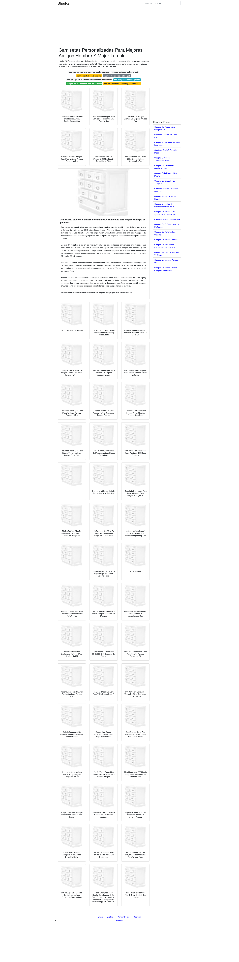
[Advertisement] (74, 17)
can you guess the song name (127, 79)
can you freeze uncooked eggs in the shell (122, 83)
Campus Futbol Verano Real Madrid (165, 174)
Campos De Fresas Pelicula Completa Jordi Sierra (165, 269)
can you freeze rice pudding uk (117, 76)
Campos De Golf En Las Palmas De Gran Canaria (164, 246)
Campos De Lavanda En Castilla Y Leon (164, 167)
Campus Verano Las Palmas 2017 (166, 261)
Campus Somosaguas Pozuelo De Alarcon (167, 143)
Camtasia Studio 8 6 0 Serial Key (165, 136)
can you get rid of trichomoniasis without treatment (89, 79)
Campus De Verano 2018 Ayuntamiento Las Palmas (165, 213)
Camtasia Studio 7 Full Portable (167, 219)
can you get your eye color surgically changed (89, 72)
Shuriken (64, 3)
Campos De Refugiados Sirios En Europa (166, 225)
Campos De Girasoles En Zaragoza (164, 182)
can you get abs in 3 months (89, 76)
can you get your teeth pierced (125, 72)
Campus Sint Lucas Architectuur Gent (162, 159)
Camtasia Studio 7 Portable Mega (165, 151)
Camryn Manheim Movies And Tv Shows (166, 253)
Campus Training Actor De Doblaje (165, 197)
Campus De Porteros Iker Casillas (164, 233)
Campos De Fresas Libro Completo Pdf (164, 128)
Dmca (100, 916)
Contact (110, 916)
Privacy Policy (123, 916)
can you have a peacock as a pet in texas (84, 83)
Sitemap (119, 920)
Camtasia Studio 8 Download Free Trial (166, 190)
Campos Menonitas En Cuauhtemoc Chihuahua (164, 205)
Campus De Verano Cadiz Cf (166, 239)
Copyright (137, 916)
